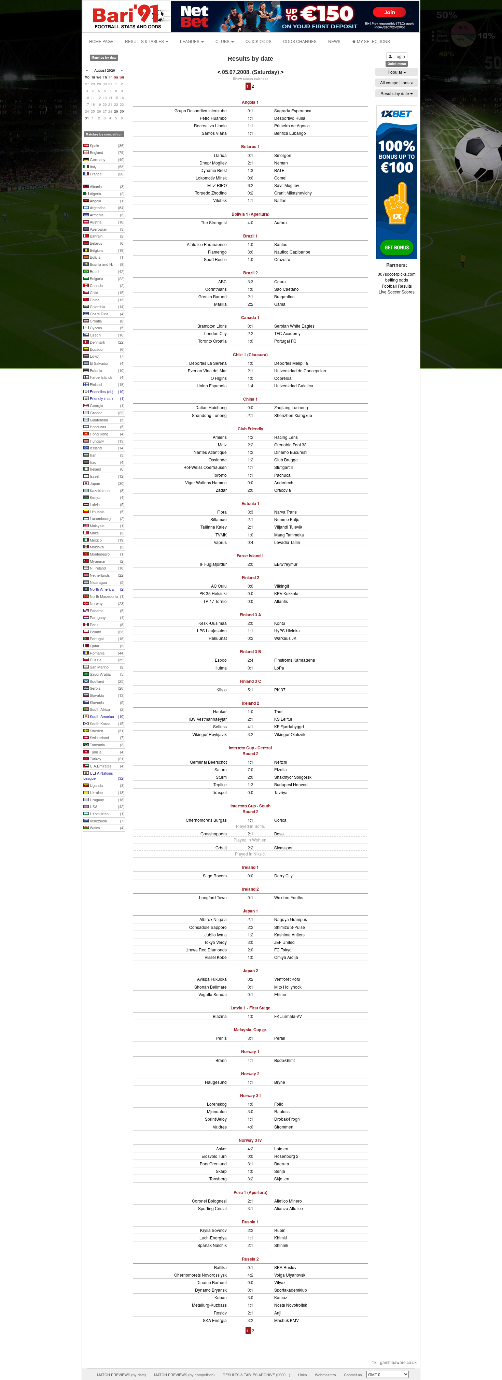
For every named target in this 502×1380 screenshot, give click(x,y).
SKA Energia (215, 1320)
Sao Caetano (286, 289)
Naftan (280, 200)
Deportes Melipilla (291, 363)
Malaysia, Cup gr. (250, 1029)
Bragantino (284, 296)
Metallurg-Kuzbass (209, 1305)
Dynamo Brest (213, 170)
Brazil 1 (250, 236)
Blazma (220, 1016)
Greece (107, 412)
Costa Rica (107, 313)
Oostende (218, 459)
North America (107, 589)
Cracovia (282, 490)
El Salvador (107, 363)
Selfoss (220, 726)
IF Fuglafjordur (213, 564)
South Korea (107, 723)
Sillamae (218, 519)
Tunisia (107, 751)
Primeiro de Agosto (292, 125)
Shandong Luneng (209, 415)
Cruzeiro (282, 259)
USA (107, 806)
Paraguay (107, 617)
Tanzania (107, 744)
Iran (107, 455)
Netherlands (107, 575)
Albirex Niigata (213, 919)
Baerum (281, 1163)
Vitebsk (220, 200)
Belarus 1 (250, 146)
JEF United (284, 942)
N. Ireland (107, 568)
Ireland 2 (250, 889)
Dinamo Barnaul (211, 1282)
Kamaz (280, 1297)
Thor (278, 711)
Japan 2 (250, 970)
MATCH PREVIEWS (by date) (121, 1374)
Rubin (279, 1230)
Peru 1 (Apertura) (250, 1192)
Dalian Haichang (211, 407)
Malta (107, 532)
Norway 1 (250, 1051)
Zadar (221, 490)
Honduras (107, 426)
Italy (107, 166)
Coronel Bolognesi (209, 1201)
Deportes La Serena (208, 363)
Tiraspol (219, 792)
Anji (277, 1313)
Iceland (107, 447)
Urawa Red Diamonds (206, 949)
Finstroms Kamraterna (294, 660)
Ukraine (107, 792)
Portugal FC (285, 341)
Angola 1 (250, 102)
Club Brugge (286, 459)
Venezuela (107, 820)
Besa (279, 833)
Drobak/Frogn (287, 1119)
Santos (280, 244)
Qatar (107, 645)
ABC (222, 281)
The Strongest (214, 222)
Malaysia (107, 525)
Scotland (107, 681)
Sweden (107, 730)
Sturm (221, 777)
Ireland (107, 469)
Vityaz (279, 1282)
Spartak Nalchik (212, 1245)
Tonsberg (218, 1178)
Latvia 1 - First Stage (250, 1008)
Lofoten (281, 1148)
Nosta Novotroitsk (290, 1305)
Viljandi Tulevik (288, 527)
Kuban (220, 1297)
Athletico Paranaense (207, 244)
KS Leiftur (283, 719)
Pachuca (282, 475)
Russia (107, 659)
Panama (107, 610)
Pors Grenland (213, 1163)
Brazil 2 (250, 273)
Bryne (279, 1082)
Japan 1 (250, 911)
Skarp (221, 1171)
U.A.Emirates (107, 765)
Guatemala (107, 419)
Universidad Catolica (293, 385)
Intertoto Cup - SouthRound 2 (250, 809)
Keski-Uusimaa (212, 623)
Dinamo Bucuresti (290, 452)
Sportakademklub (290, 1290)
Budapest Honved (291, 784)
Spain (107, 145)
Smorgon (282, 155)
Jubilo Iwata (216, 934)
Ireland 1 (250, 867)
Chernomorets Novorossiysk (200, 1275)
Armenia (107, 214)
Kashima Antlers (289, 934)
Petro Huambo (213, 118)
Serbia (107, 688)
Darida (220, 155)
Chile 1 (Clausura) (250, 354)
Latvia (107, 504)
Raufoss (282, 1111)
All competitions (395, 82)
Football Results (397, 286)
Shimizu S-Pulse (289, 927)
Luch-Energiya (213, 1237)
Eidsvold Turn (214, 1156)
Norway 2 (250, 1073)
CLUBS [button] (223, 41)
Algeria (107, 193)
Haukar (220, 711)
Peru (107, 624)
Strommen (283, 1127)
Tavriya (281, 792)
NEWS (334, 41)
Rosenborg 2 (286, 1156)
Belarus (107, 243)
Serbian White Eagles (294, 326)
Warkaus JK (285, 638)
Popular (395, 72)
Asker (221, 1148)
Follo (278, 1104)
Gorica (280, 820)
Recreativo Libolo (210, 125)
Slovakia (107, 695)
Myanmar (107, 561)
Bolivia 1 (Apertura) (250, 214)
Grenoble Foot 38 (290, 444)
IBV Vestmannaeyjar (208, 719)
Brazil (107, 271)
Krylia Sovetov (213, 1230)
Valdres (220, 1127)
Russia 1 (250, 1222)
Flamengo (217, 252)
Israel (107, 476)
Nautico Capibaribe (292, 252)
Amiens (220, 437)
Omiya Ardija (286, 957)
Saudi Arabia (107, 674)
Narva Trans (285, 512)
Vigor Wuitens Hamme (206, 482)
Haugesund (216, 1082)
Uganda (107, 785)
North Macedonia (107, 596)
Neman (281, 163)
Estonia (107, 370)
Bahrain (107, 236)
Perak (279, 1038)
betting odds (396, 280)
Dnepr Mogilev (213, 163)
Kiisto (222, 689)
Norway (107, 603)
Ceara (280, 281)
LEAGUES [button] (190, 41)
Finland (107, 384)
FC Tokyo (283, 949)
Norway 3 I (250, 1095)
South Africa (107, 709)
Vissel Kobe (216, 957)
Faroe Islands (107, 377)
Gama (279, 304)
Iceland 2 (250, 703)
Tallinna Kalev (213, 527)
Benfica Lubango (290, 133)
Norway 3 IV (250, 1140)
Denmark (107, 342)
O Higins (219, 378)
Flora (222, 512)
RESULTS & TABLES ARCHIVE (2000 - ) (256, 1374)
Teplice (220, 784)
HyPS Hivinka (287, 630)
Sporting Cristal (212, 1208)
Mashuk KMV (286, 1320)
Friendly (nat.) (107, 398)
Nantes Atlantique (210, 452)
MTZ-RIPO (217, 185)
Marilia (220, 304)
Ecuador (107, 349)
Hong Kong (107, 433)
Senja (279, 1171)
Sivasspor (283, 847)
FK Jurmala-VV (288, 1016)
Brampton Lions (212, 326)
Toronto (220, 475)
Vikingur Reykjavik (209, 734)
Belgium (107, 250)
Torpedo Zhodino (211, 193)
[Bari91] (127, 15)
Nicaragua (107, 582)
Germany (107, 159)
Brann (221, 1060)
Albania (107, 186)
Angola (107, 200)
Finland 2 (250, 577)
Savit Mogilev (286, 185)
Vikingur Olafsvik (289, 734)
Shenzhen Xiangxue (293, 415)
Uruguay (107, 799)
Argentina (107, 207)
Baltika (220, 1267)
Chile (107, 292)
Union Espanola (212, 385)
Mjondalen (217, 1111)
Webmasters (325, 1374)
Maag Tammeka (289, 534)
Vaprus (220, 542)
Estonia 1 (250, 503)
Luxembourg (107, 518)
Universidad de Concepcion (300, 370)
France (107, 173)
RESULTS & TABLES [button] (145, 41)
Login (399, 56)
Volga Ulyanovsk (289, 1275)
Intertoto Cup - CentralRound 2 (250, 751)
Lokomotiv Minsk (211, 178)
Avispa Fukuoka (212, 979)
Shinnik (281, 1245)
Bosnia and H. (107, 264)
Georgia (107, 405)
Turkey (107, 758)
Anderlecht (284, 482)
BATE (279, 170)
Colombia (107, 306)
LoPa (279, 668)
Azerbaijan (107, 229)
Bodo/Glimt (284, 1060)
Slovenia (107, 702)
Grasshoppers (213, 833)
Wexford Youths (288, 897)
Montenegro (107, 554)
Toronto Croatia (212, 341)
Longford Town (213, 897)
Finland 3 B (250, 651)
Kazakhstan (107, 490)
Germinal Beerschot (208, 762)
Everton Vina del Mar (207, 370)
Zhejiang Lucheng (291, 407)
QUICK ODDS (258, 41)
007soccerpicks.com (397, 274)
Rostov (220, 1313)
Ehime (280, 994)
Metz (222, 444)
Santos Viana (214, 133)
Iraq (107, 462)
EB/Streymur (285, 564)
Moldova (107, 546)
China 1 (250, 399)
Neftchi (280, 762)
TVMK (221, 534)
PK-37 (279, 689)
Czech (107, 334)
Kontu (279, 623)
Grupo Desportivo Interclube (201, 110)
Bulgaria (107, 278)
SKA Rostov (285, 1267)
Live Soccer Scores (397, 291)
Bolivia (107, 257)
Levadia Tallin (287, 542)
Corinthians (216, 289)
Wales (107, 827)
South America (107, 716)
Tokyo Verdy (215, 942)
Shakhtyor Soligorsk (292, 777)
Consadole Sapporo (208, 927)
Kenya (107, 497)
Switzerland (107, 737)
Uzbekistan (107, 813)
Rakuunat (218, 638)
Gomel (280, 178)
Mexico (107, 540)
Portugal (107, 638)
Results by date (395, 93)
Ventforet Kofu (287, 979)
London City (215, 333)
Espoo (221, 660)
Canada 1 (250, 317)
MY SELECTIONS (373, 41)
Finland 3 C (250, 681)
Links (302, 1374)
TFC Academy (287, 333)
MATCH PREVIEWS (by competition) (184, 1374)
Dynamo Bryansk (211, 1290)
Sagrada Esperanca (292, 110)
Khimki (280, 1237)
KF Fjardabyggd (289, 726)
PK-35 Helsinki (213, 593)
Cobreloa (283, 378)
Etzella (280, 769)
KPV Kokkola (286, 593)
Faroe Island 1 (250, 555)
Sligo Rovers (215, 875)
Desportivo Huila (289, 118)
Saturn (220, 769)
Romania (107, 653)
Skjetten (281, 1178)
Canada (107, 285)
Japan (107, 483)
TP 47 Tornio (215, 601)
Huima (220, 668)
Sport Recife (215, 259)
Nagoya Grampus (290, 919)
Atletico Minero (288, 1201)
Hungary (107, 441)
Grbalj (221, 847)
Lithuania (107, 511)
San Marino (107, 667)
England (107, 152)
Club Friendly (250, 429)
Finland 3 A (250, 615)
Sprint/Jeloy (216, 1119)
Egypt (107, 356)
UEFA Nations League (104, 775)
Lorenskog (217, 1104)
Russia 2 (250, 1259)
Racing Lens (286, 437)
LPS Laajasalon (212, 630)
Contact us (353, 1374)
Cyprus (107, 327)
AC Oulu (219, 586)
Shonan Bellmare (210, 987)
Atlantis (281, 601)
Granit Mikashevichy (293, 193)
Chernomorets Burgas (206, 820)
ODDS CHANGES (300, 41)
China (107, 299)
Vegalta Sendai (212, 994)
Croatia (107, 321)
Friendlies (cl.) (107, 391)
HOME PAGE (101, 41)
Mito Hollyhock (288, 987)
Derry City (283, 875)
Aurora (280, 222)
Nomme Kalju (286, 519)
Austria (107, 222)
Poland (107, 631)
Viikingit (281, 586)
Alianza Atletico (288, 1208)
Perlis (221, 1038)
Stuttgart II (283, 467)
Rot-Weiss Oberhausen (205, 467)
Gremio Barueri (212, 296)
